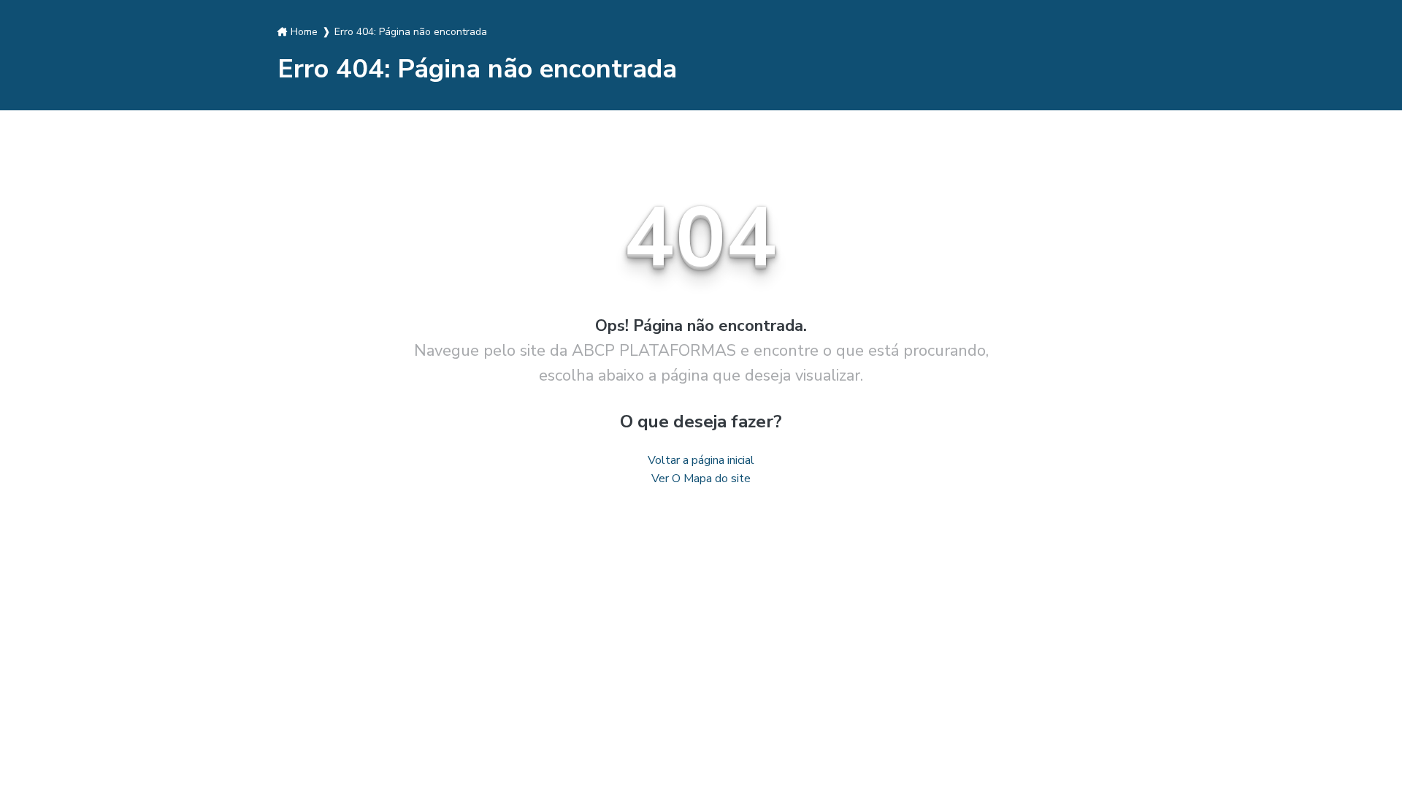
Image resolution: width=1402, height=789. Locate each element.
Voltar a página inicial (701, 460)
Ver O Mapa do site (701, 478)
